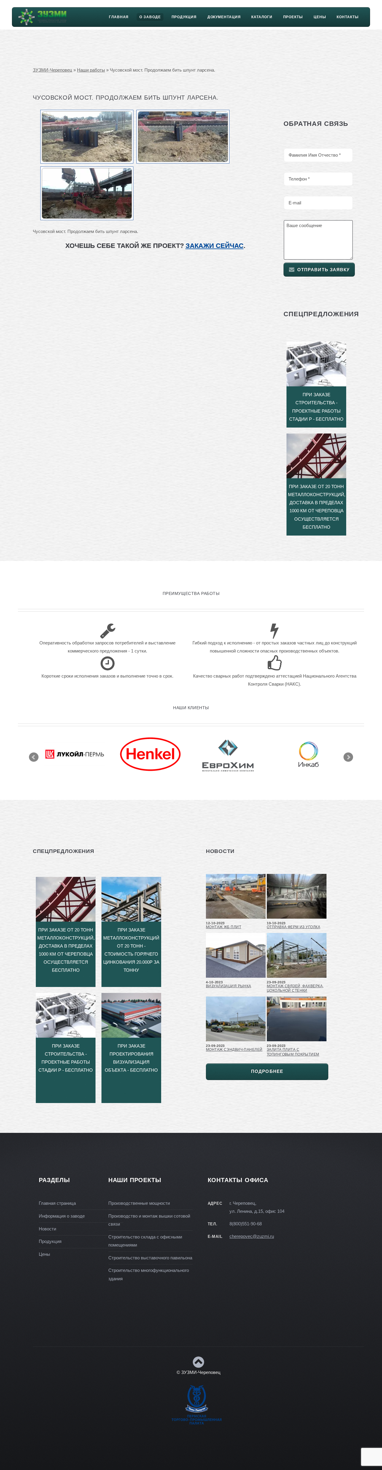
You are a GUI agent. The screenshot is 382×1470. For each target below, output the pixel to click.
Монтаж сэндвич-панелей (234, 1050)
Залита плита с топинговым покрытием (293, 1052)
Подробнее (267, 1071)
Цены (320, 17)
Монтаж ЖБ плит (223, 927)
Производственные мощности (139, 1203)
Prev (33, 757)
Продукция (184, 17)
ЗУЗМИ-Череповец (52, 70)
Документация (224, 17)
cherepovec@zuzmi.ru (251, 1236)
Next (348, 757)
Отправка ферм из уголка (293, 927)
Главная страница (57, 1203)
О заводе (150, 17)
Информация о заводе (62, 1216)
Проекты (293, 17)
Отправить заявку (323, 269)
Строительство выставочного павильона (150, 1257)
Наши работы (91, 70)
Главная (119, 17)
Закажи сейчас (215, 245)
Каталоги (261, 17)
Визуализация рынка (228, 986)
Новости (47, 1229)
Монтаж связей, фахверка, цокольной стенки (295, 988)
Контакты (347, 17)
